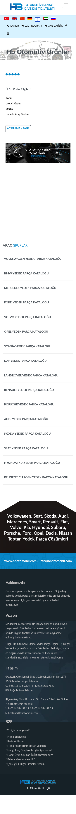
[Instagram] (8, 34)
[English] (14, 18)
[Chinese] (22, 18)
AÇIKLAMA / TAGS (18, 128)
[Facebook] (66, 26)
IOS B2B (14, 26)
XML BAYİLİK (55, 26)
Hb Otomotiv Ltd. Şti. (38, 788)
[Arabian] (45, 18)
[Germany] (29, 18)
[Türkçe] (6, 18)
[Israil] (37, 19)
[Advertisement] (38, 201)
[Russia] (53, 18)
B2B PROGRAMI (33, 26)
